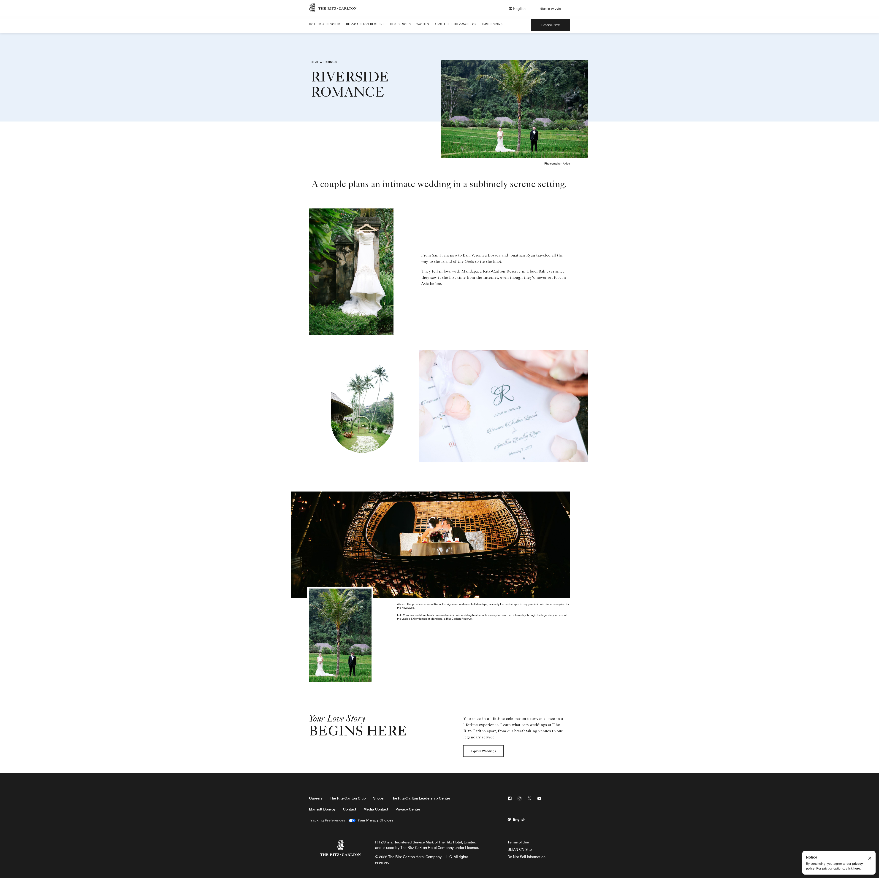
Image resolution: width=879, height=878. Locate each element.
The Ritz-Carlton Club (348, 798)
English (519, 819)
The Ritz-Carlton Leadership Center (420, 798)
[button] (517, 8)
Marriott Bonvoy (322, 809)
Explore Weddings (483, 751)
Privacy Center (408, 809)
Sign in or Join (550, 8)
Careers (316, 798)
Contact (349, 809)
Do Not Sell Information (526, 857)
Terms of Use (518, 842)
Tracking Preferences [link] (327, 820)
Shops (378, 798)
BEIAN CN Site (519, 849)
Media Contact (376, 809)
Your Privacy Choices (374, 820)
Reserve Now (550, 25)
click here (853, 868)
